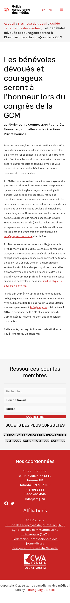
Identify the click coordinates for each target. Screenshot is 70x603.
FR (50, 9)
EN (43, 9)
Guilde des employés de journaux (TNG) (35, 525)
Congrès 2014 (38, 124)
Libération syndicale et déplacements (35, 434)
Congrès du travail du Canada (35, 548)
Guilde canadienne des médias (21, 10)
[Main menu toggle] (61, 9)
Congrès (57, 124)
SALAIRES (58, 440)
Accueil (9, 23)
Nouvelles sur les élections (40, 129)
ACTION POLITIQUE (36, 440)
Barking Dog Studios (40, 590)
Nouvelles (11, 129)
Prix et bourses (15, 134)
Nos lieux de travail (32, 23)
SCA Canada (35, 520)
